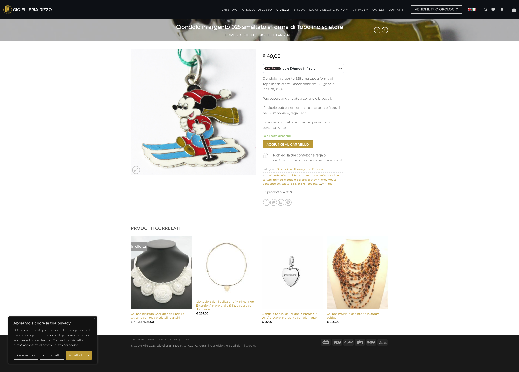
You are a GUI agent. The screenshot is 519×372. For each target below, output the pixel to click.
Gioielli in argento (276, 35)
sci (278, 183)
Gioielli (282, 9)
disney (312, 179)
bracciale (333, 175)
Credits (251, 345)
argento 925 (318, 175)
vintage (327, 183)
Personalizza (25, 355)
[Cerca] (485, 9)
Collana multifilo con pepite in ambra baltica (353, 315)
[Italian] (474, 9)
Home (230, 35)
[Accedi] (502, 9)
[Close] (94, 318)
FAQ (177, 339)
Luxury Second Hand (327, 9)
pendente (269, 183)
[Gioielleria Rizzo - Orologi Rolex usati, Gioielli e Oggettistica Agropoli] (27, 10)
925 (283, 175)
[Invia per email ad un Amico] (281, 202)
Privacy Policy (160, 339)
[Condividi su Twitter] (273, 202)
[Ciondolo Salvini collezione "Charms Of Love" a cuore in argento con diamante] (292, 272)
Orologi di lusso (257, 9)
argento (303, 175)
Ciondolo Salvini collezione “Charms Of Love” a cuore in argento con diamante (289, 315)
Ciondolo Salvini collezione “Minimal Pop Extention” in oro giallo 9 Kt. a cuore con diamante (225, 305)
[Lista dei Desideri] (493, 9)
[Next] (388, 285)
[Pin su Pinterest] (288, 202)
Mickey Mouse (327, 179)
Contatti (396, 9)
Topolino (311, 183)
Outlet (378, 9)
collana (302, 179)
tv (320, 183)
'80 (271, 175)
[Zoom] (136, 170)
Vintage (358, 9)
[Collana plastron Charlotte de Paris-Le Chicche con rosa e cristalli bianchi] (161, 272)
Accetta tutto (79, 355)
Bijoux (299, 9)
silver (296, 183)
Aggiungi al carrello (288, 144)
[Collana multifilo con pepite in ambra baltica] (357, 272)
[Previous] (131, 285)
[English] (470, 9)
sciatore (287, 183)
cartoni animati (273, 179)
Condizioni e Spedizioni (226, 345)
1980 (277, 175)
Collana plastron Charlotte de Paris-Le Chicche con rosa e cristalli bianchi (157, 315)
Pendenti (318, 169)
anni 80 (292, 175)
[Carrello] (514, 9)
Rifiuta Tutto (52, 355)
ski (303, 183)
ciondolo (290, 179)
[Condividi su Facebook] (266, 202)
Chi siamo (230, 9)
